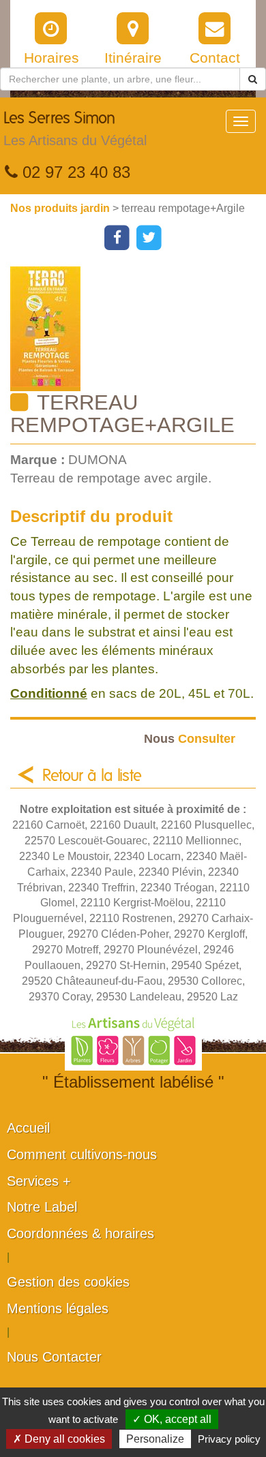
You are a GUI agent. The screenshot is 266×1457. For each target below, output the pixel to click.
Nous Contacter (54, 1356)
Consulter (189, 738)
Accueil (28, 1127)
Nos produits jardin (61, 208)
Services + (39, 1181)
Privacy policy (229, 1439)
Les (75, 129)
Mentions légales (57, 1308)
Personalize (155, 1439)
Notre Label (42, 1206)
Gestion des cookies (68, 1281)
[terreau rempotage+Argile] (138, 328)
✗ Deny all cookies (59, 1439)
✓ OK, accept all (171, 1419)
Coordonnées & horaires (80, 1233)
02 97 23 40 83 (74, 172)
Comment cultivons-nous (82, 1154)
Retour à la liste (92, 776)
